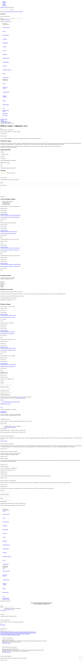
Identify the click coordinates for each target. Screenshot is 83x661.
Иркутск (30, 631)
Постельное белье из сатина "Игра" (7, 333)
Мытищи (15, 632)
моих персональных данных (10, 427)
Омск (35, 632)
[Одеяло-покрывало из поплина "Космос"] (8, 231)
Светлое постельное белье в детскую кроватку (14, 11)
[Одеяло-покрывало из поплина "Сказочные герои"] (10, 264)
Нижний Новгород (21, 632)
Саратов (22, 633)
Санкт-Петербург (7, 631)
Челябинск (14, 634)
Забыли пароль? (7, 19)
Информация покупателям (5, 403)
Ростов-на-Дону (14, 633)
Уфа (6, 634)
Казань (34, 631)
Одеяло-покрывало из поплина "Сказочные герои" (10, 266)
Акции (4, 111)
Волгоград (13, 631)
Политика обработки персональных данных (11, 401)
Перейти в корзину (4, 214)
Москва (1, 631)
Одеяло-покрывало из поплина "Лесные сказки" (9, 249)
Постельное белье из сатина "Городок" (7, 366)
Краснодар (2, 632)
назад (4, 511)
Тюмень (3, 634)
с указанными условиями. (20, 397)
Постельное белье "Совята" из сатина (7, 317)
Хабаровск (10, 634)
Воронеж (16, 631)
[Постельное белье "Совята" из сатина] (8, 315)
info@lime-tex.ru (3, 412)
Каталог (2, 399)
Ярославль (18, 634)
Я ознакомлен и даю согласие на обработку (12, 426)
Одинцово (32, 632)
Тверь (25, 633)
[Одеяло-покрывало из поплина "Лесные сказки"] (10, 247)
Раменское (9, 633)
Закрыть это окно (3, 440)
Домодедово (21, 631)
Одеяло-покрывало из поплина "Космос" (8, 233)
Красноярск (7, 632)
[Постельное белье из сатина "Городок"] (8, 364)
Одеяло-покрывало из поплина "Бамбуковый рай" (10, 217)
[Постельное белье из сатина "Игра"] (7, 331)
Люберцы (11, 632)
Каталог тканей (6, 110)
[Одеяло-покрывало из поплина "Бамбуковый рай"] (10, 215)
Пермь (1, 633)
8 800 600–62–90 (3, 7)
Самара (19, 633)
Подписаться (2, 610)
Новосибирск (27, 632)
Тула (1, 634)
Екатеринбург (26, 631)
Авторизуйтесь (3, 172)
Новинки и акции (6, 599)
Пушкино (5, 633)
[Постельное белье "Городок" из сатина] (8, 348)
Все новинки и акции (6, 642)
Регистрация (2, 624)
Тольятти (28, 633)
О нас (1, 407)
